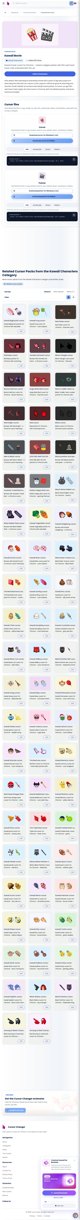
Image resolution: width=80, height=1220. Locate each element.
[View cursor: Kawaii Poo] (66, 590)
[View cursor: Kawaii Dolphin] (14, 995)
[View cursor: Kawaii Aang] (14, 691)
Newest (47, 292)
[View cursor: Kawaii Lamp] (66, 961)
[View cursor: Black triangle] (66, 353)
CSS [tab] (27, 149)
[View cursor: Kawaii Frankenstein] (66, 826)
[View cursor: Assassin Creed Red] (14, 488)
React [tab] (48, 149)
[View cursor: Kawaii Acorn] (14, 894)
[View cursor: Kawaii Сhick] (14, 623)
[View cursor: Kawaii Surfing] (40, 590)
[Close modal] (63, 598)
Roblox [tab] (57, 149)
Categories (6, 1146)
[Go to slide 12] (59, 1201)
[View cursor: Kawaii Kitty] (40, 927)
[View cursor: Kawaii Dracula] (14, 758)
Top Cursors (6, 1153)
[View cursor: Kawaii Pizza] (14, 826)
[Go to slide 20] (70, 1201)
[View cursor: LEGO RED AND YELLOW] (40, 455)
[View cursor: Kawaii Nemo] (40, 894)
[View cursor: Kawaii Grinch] (66, 725)
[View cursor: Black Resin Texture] (66, 556)
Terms (39, 1216)
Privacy (32, 1216)
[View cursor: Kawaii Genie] (14, 725)
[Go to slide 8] (54, 1201)
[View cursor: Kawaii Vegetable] (40, 521)
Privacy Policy (7, 1174)
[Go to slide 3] (47, 1201)
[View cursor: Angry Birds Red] (40, 387)
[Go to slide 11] (58, 1201)
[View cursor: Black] (66, 421)
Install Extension (8, 1188)
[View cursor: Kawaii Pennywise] (66, 691)
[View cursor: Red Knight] (14, 421)
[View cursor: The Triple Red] (40, 826)
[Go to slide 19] (69, 1201)
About (4, 1167)
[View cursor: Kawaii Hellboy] (40, 657)
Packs (4, 1150)
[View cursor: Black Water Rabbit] (66, 488)
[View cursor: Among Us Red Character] (40, 1029)
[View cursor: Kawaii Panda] (14, 860)
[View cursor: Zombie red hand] (40, 353)
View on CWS (58, 1198)
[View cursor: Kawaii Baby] (40, 691)
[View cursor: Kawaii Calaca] (40, 725)
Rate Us (5, 1195)
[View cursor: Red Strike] (66, 320)
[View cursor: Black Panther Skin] (66, 657)
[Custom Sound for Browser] (59, 1181)
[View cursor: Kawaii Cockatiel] (66, 623)
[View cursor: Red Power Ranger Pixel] (14, 792)
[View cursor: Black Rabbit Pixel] (14, 521)
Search (5, 1157)
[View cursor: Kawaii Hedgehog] (66, 522)
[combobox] (40, 3)
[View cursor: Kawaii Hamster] (66, 894)
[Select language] (76, 3)
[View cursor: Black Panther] (66, 995)
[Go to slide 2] (46, 1201)
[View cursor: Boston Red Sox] (14, 387)
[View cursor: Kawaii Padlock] (40, 961)
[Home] (5, 12)
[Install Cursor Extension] (71, 3)
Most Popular (59, 292)
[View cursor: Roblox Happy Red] (40, 488)
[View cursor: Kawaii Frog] (40, 319)
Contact (47, 1216)
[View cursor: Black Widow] (40, 995)
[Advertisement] (40, 246)
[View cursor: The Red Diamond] (14, 590)
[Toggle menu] (3, 3)
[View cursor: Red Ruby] (14, 353)
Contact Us (6, 1171)
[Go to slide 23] (74, 1201)
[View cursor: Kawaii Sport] (66, 860)
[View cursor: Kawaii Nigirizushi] (14, 319)
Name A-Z (70, 292)
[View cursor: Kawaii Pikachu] (66, 792)
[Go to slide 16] (65, 1201)
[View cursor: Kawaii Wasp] (14, 927)
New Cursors (6, 1191)
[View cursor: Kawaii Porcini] (14, 556)
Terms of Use (7, 1178)
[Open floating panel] (75, 1215)
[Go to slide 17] (66, 1201)
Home (4, 1142)
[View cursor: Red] (40, 421)
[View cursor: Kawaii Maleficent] (40, 792)
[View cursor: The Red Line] (40, 758)
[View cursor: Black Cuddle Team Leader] (66, 387)
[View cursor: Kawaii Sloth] (14, 961)
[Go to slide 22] (73, 1201)
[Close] (74, 1160)
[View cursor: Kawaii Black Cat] (14, 657)
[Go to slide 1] (43, 1201)
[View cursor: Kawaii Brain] (40, 556)
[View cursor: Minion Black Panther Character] (40, 860)
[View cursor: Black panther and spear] (66, 455)
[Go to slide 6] (51, 1201)
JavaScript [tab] (37, 149)
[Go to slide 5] (50, 1201)
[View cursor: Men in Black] (14, 455)
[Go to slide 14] (62, 1201)
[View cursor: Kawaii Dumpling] (40, 623)
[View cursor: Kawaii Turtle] (66, 927)
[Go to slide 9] (55, 1201)
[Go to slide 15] (63, 1201)
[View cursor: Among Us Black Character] (14, 1029)
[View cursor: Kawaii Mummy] (66, 758)
